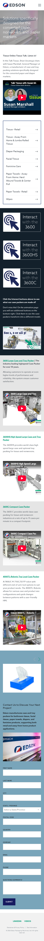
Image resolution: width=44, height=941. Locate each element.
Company (7, 842)
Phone (5, 867)
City (4, 793)
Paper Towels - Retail (16, 191)
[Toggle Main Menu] (39, 5)
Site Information (32, 928)
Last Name (7, 781)
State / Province (10, 806)
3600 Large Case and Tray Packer (18, 360)
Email (5, 855)
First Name (7, 768)
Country (7, 830)
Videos (27, 921)
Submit (9, 902)
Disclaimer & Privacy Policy (15, 928)
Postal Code (8, 817)
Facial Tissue (12, 159)
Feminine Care (13, 166)
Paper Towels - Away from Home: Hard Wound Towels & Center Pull (18, 179)
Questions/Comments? (12, 880)
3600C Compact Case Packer (16, 506)
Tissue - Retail (13, 129)
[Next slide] (39, 659)
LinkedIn (17, 921)
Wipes (9, 199)
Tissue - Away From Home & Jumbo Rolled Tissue (17, 140)
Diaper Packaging (15, 151)
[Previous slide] (34, 659)
